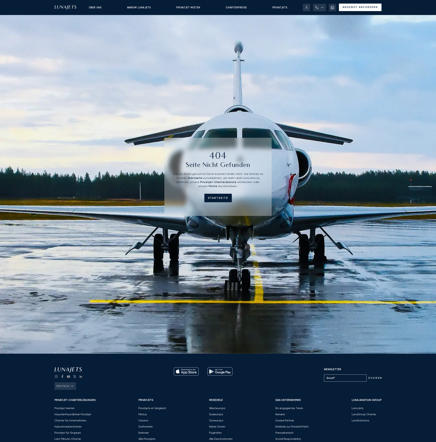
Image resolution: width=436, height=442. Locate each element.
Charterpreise (236, 7)
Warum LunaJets (139, 7)
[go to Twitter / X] (74, 376)
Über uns (95, 7)
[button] (319, 7)
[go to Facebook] (62, 376)
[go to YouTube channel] (68, 376)
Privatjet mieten (188, 7)
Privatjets (279, 7)
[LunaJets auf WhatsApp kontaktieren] (332, 7)
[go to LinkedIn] (80, 376)
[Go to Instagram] (56, 376)
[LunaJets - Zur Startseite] (65, 7)
